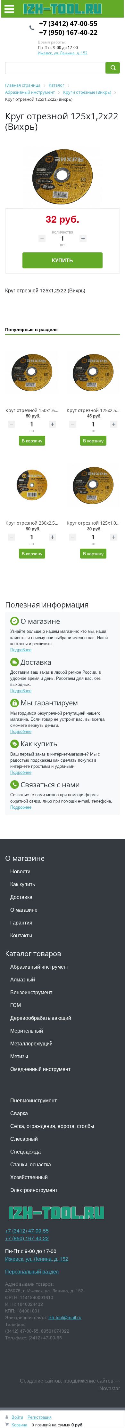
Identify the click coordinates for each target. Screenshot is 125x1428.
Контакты (21, 935)
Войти (17, 1417)
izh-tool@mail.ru (64, 1317)
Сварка (19, 1113)
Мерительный (26, 1030)
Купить (62, 260)
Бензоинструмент (31, 992)
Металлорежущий (31, 1043)
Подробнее (20, 650)
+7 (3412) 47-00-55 (68, 23)
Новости (20, 871)
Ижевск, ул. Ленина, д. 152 (63, 53)
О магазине (24, 909)
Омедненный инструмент (40, 1069)
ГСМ (15, 1005)
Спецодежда (25, 1151)
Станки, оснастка (30, 1164)
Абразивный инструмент (39, 966)
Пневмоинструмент (33, 1100)
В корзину (32, 440)
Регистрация (40, 1417)
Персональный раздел (32, 1271)
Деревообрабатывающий (40, 1017)
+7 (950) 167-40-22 (68, 32)
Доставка (21, 896)
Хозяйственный (29, 1177)
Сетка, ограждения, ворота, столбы (52, 1126)
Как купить (22, 884)
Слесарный (24, 1138)
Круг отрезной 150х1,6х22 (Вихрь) (42, 410)
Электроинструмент (33, 1190)
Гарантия (21, 922)
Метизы (19, 1056)
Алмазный (22, 979)
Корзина (19, 1425)
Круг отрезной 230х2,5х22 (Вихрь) (42, 523)
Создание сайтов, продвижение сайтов (66, 1380)
